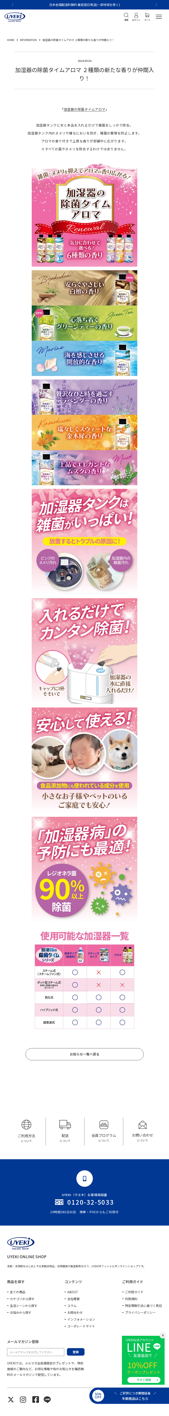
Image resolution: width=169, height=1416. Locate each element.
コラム (72, 1306)
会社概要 (73, 1299)
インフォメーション (81, 1319)
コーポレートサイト (81, 1326)
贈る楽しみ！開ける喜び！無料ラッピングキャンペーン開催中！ (84, 4)
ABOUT (72, 1292)
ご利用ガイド (134, 1292)
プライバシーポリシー (140, 1312)
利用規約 (131, 1299)
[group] (26, 1131)
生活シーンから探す (23, 1306)
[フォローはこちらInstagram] (23, 1399)
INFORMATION (28, 40)
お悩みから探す (20, 1312)
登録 (76, 1352)
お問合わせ (75, 1312)
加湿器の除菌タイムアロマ (84, 109)
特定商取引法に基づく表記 (143, 1306)
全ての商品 (17, 1292)
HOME (11, 40)
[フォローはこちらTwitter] (11, 1399)
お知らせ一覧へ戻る (84, 1054)
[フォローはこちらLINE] (47, 1399)
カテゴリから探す (22, 1299)
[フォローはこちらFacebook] (35, 1399)
